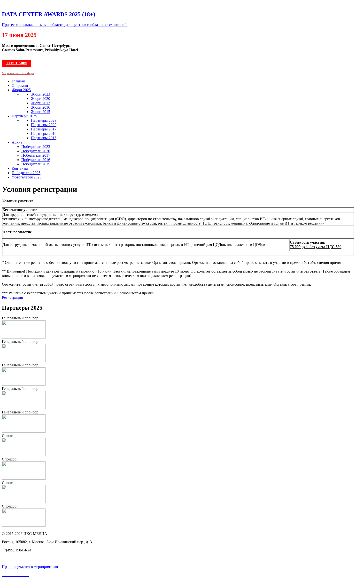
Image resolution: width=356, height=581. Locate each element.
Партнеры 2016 (43, 133)
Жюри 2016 (40, 107)
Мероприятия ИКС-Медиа (18, 73)
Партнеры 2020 (43, 125)
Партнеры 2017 (43, 129)
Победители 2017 (35, 155)
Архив (17, 142)
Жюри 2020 (40, 99)
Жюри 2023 (40, 94)
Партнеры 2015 (43, 138)
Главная (18, 81)
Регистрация (12, 297)
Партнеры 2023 (43, 120)
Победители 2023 (35, 147)
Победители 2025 (26, 173)
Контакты (20, 168)
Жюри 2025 (21, 90)
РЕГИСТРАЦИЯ (16, 63)
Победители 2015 (35, 164)
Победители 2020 (35, 151)
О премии (20, 85)
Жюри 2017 (40, 103)
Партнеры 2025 (24, 116)
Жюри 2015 (40, 112)
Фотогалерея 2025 (26, 177)
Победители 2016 (35, 160)
